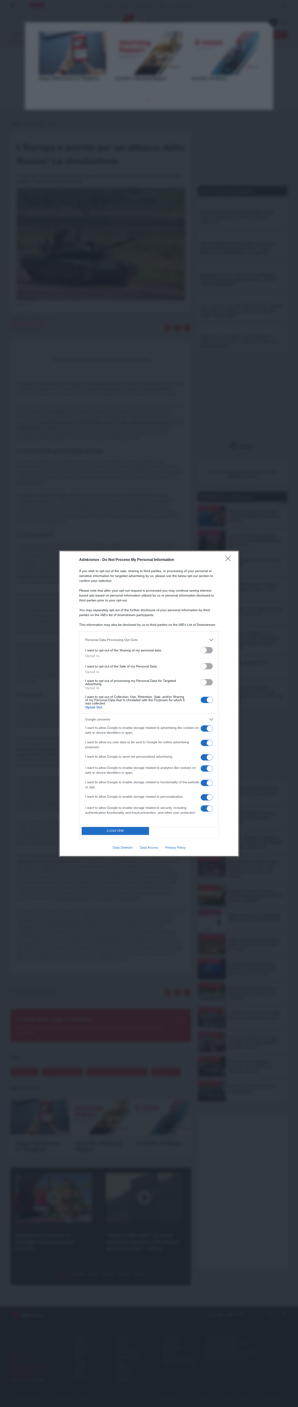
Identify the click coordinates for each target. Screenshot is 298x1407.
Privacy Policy (175, 847)
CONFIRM (115, 831)
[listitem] (149, 639)
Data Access (149, 847)
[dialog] (149, 703)
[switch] (207, 650)
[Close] (229, 560)
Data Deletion (123, 847)
